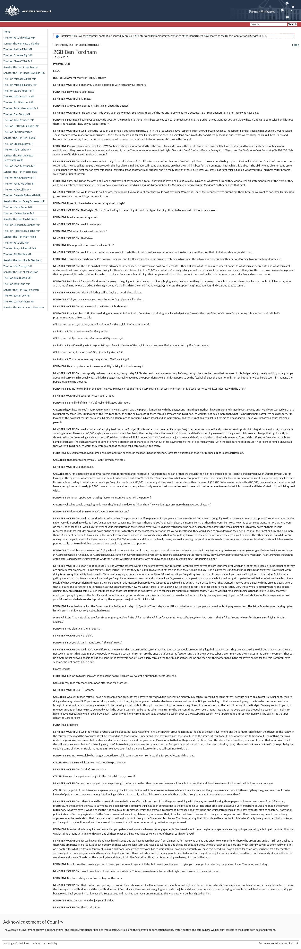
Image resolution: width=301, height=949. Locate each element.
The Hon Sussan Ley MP (16, 295)
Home (6, 32)
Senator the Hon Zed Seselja (19, 138)
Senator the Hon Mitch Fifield (20, 172)
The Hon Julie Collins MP (17, 189)
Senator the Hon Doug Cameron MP (24, 201)
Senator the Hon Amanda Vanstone (23, 307)
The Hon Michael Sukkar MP (19, 79)
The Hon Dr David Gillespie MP (20, 126)
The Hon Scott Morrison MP (19, 166)
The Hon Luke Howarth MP (18, 96)
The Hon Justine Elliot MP (17, 49)
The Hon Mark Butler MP (17, 207)
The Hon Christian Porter (17, 132)
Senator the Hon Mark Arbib (19, 237)
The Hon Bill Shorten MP (17, 254)
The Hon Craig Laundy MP (18, 144)
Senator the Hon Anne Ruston (20, 67)
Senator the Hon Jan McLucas (20, 219)
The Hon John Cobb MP (16, 284)
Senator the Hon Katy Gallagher (21, 43)
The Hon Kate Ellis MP (15, 243)
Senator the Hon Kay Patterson (21, 290)
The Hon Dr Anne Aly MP (17, 55)
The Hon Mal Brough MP (17, 266)
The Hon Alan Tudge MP (17, 149)
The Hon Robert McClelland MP (21, 231)
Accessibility (50, 943)
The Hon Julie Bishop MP (17, 278)
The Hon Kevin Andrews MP (19, 178)
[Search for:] (269, 24)
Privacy (37, 943)
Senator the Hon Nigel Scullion (20, 272)
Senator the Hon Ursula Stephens (22, 260)
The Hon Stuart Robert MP (18, 91)
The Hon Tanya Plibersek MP (19, 248)
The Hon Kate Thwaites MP (19, 37)
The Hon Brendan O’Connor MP (21, 225)
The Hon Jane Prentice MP (18, 120)
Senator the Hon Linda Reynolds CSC (24, 73)
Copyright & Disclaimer (16, 943)
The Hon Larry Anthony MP (18, 301)
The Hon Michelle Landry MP (19, 85)
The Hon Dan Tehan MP (17, 114)
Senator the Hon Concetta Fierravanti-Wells (18, 158)
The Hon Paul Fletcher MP (18, 102)
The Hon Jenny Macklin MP (18, 183)
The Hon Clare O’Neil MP (17, 61)
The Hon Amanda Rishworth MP (21, 195)
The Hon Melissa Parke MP (18, 213)
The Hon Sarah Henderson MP (20, 108)
